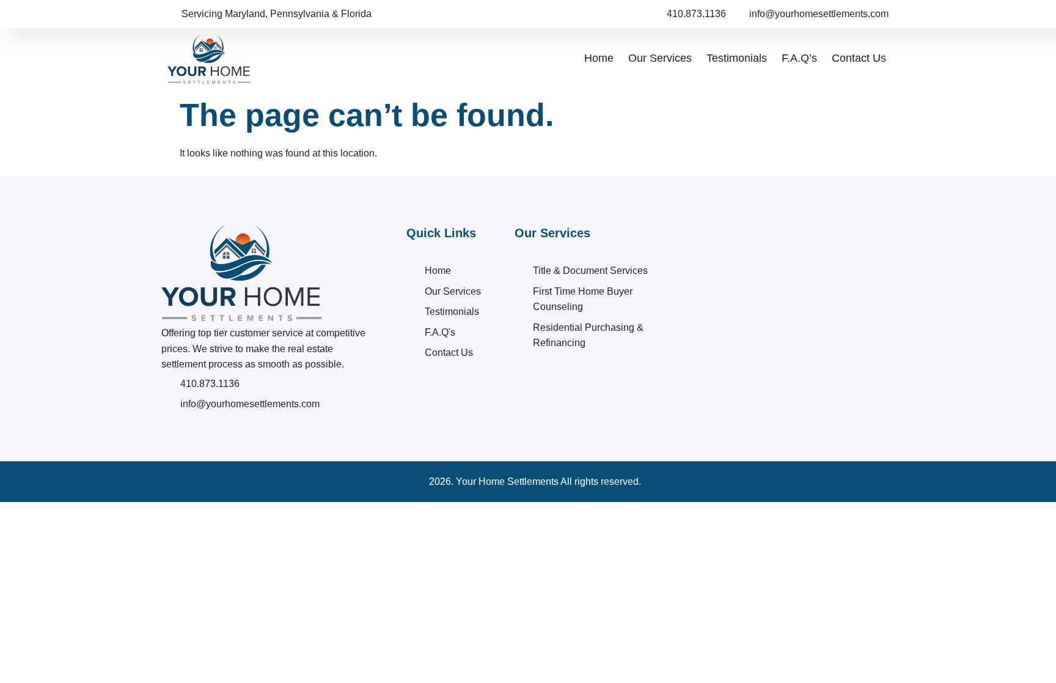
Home (599, 58)
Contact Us (859, 58)
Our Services (660, 58)
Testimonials (736, 58)
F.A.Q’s (799, 58)
